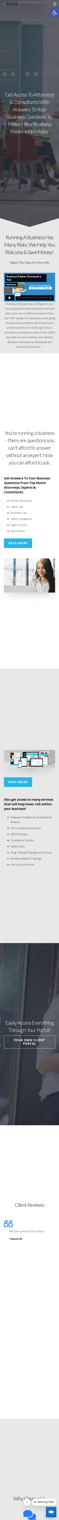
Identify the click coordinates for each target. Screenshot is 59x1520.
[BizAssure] (10, 4)
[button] (54, 12)
